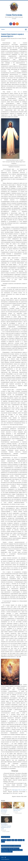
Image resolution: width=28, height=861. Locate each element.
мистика (9, 840)
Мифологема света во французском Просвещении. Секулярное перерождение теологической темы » (12, 850)
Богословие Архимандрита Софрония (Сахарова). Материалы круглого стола (6, 826)
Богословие (18, 38)
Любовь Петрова (10, 38)
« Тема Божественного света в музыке (11, 845)
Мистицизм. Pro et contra (18, 790)
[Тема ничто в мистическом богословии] (6, 805)
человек (20, 840)
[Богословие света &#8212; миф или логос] (18, 805)
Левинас (3, 840)
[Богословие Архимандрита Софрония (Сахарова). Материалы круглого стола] (6, 819)
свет (13, 840)
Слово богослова (14, 15)
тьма (16, 840)
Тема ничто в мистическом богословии (4, 810)
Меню (3, 29)
